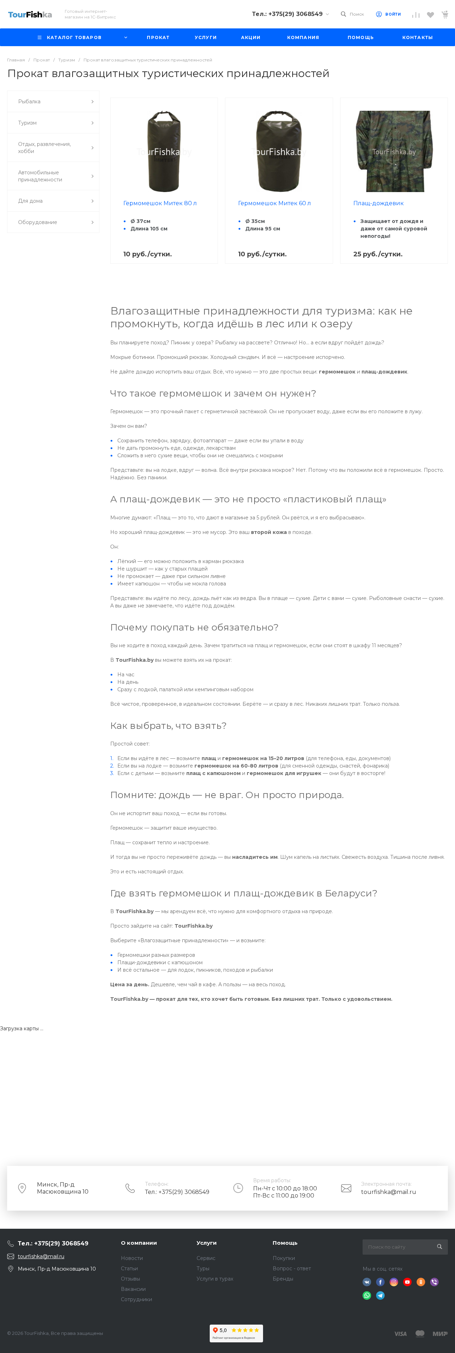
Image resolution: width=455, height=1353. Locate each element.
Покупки (284, 1258)
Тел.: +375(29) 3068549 (177, 1192)
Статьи (129, 1268)
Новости (132, 1258)
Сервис (206, 1258)
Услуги (207, 1242)
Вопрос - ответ (292, 1268)
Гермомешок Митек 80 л (160, 203)
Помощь (285, 1242)
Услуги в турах (215, 1279)
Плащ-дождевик (378, 203)
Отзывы (130, 1279)
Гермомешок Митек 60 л (274, 203)
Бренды (283, 1279)
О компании (139, 1242)
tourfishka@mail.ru (388, 1192)
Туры (203, 1268)
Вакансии (133, 1289)
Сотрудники (136, 1299)
